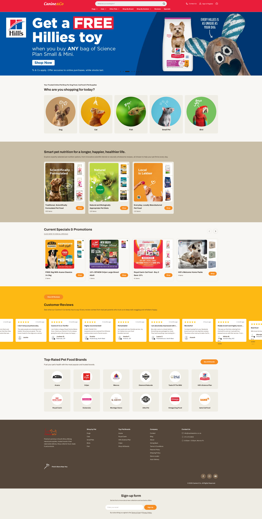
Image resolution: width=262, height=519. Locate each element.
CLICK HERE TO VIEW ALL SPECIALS (56, 234)
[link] (79, 169)
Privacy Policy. (147, 512)
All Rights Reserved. (209, 483)
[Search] (164, 3)
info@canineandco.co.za (192, 433)
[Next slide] (141, 71)
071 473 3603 (189, 437)
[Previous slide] (120, 71)
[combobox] (131, 3)
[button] (123, 71)
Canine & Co (197, 483)
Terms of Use (135, 512)
